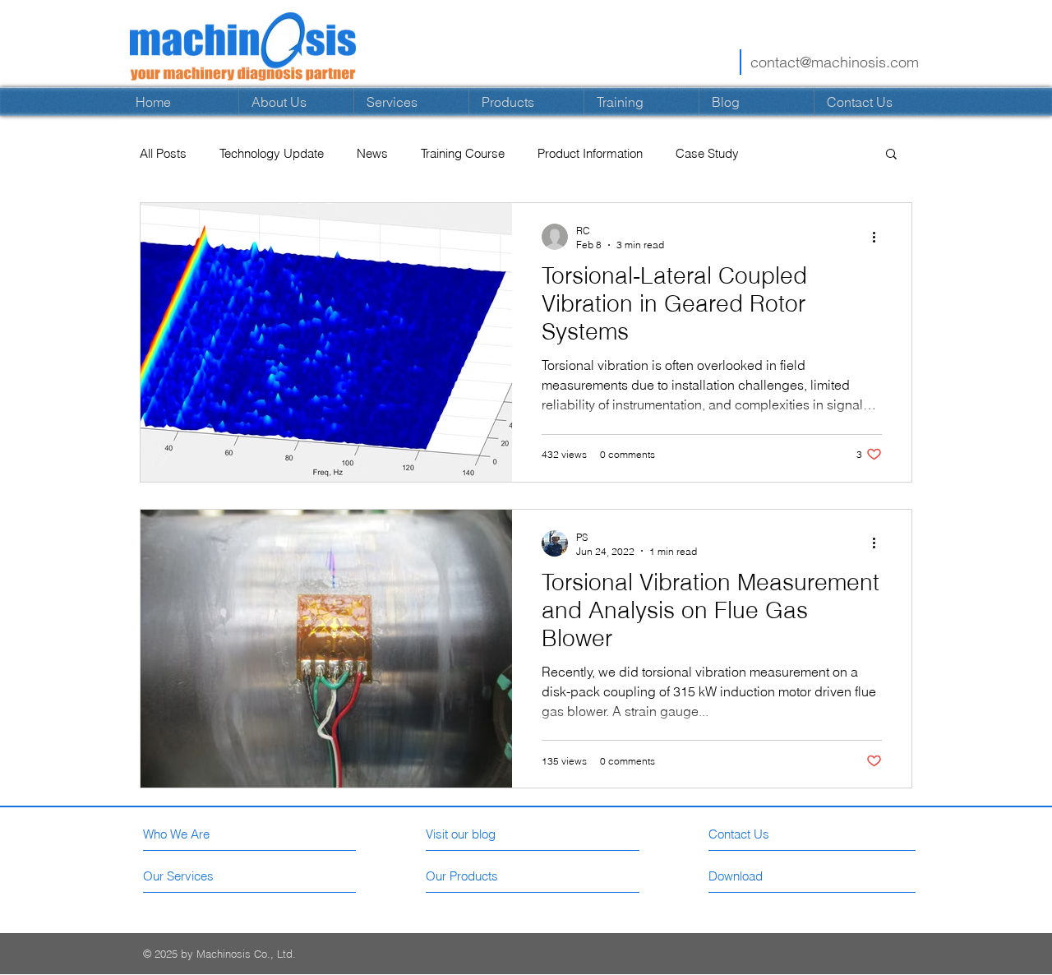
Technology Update (271, 153)
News (372, 153)
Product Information (590, 153)
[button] (891, 155)
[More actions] (879, 237)
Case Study (707, 153)
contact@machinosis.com (834, 62)
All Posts (163, 153)
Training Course (463, 153)
